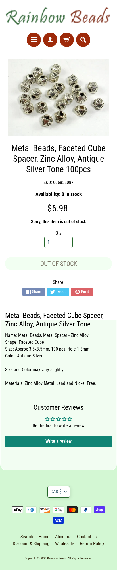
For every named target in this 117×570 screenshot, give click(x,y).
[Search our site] (83, 40)
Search (26, 536)
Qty (58, 233)
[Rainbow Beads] (58, 16)
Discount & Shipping (31, 543)
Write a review (58, 441)
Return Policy (92, 543)
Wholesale (64, 543)
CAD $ (56, 491)
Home (44, 536)
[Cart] (67, 40)
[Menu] (34, 40)
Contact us (87, 536)
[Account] (50, 40)
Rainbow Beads (56, 558)
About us (63, 536)
